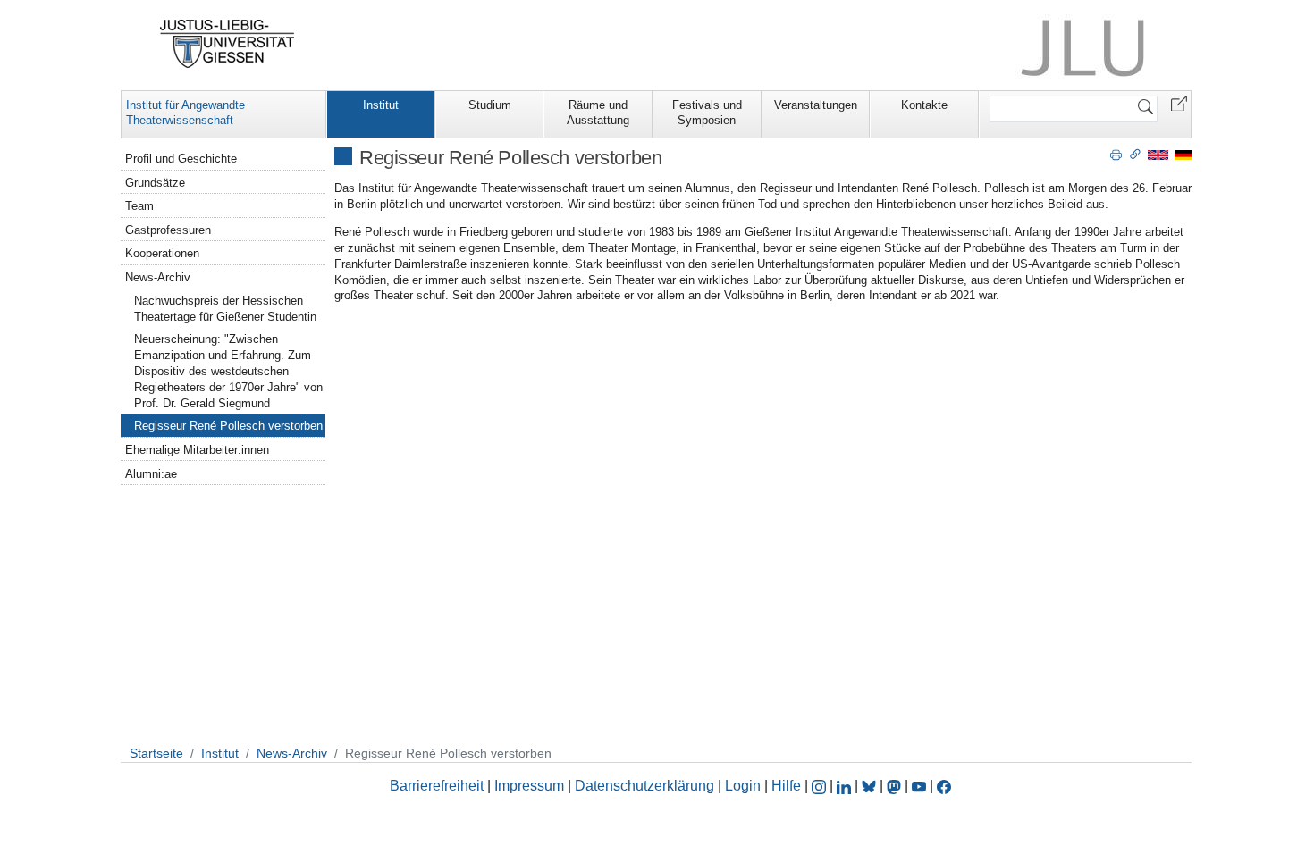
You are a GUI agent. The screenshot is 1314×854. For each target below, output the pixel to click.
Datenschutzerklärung (644, 785)
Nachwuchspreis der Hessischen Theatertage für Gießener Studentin (225, 308)
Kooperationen (162, 253)
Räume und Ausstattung (598, 112)
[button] (1179, 102)
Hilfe (786, 785)
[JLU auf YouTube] (919, 785)
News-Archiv (157, 277)
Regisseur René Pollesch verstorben (228, 425)
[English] (1158, 154)
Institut (381, 105)
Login (744, 785)
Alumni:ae (151, 474)
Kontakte (924, 105)
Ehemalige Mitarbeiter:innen (197, 449)
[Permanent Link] (1135, 154)
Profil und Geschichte (181, 158)
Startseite (156, 753)
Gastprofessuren (168, 230)
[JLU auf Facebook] (944, 785)
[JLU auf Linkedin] (846, 785)
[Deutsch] (1183, 154)
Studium (489, 105)
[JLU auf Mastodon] (896, 785)
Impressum (529, 785)
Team (139, 206)
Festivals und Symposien (707, 112)
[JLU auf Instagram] (821, 785)
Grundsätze (155, 182)
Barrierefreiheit (437, 785)
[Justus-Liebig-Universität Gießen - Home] (227, 44)
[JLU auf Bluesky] (871, 785)
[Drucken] (1116, 154)
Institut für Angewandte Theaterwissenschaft (185, 112)
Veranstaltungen (815, 105)
